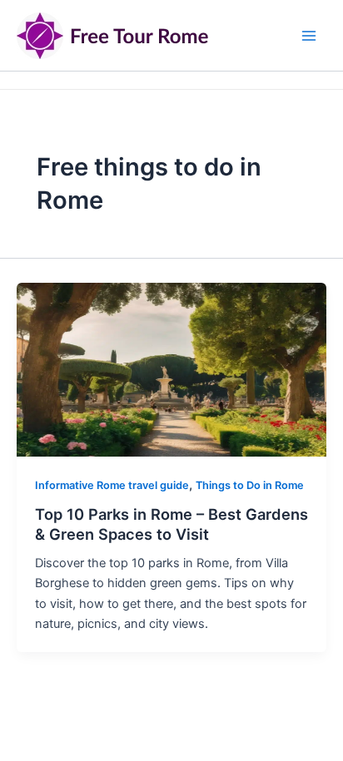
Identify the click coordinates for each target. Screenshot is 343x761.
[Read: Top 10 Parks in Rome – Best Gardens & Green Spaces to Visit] (171, 369)
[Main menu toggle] (308, 35)
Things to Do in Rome (250, 485)
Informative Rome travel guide (112, 485)
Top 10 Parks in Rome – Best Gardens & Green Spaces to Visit (171, 524)
